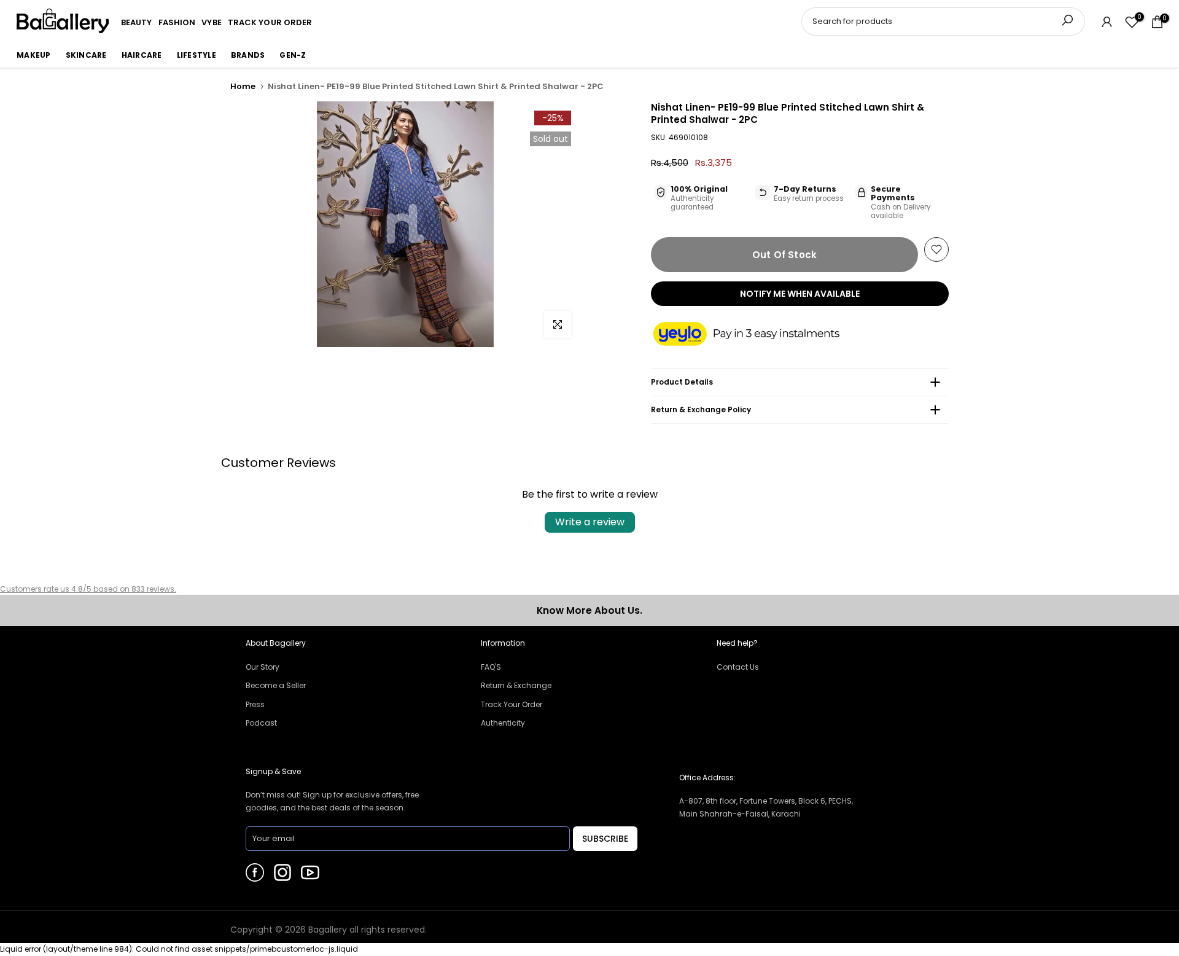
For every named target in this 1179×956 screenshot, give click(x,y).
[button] (758, 334)
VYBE (211, 22)
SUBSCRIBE (605, 839)
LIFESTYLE (196, 55)
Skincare (86, 55)
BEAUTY (136, 22)
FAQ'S (491, 667)
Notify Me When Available (800, 294)
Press (255, 704)
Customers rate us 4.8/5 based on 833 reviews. (88, 589)
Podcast (261, 723)
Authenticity (503, 723)
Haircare (142, 55)
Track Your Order (511, 704)
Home (242, 86)
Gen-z (292, 55)
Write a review (590, 522)
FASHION (177, 22)
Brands (248, 55)
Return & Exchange (516, 685)
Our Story (262, 667)
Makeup (34, 55)
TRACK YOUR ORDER (270, 22)
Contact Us (738, 667)
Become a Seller (276, 685)
